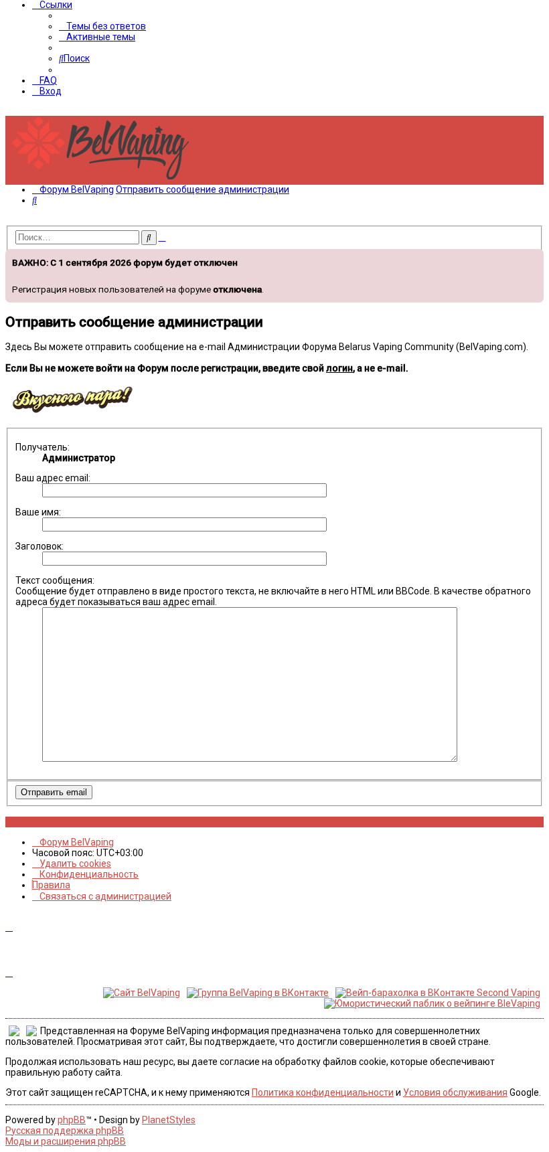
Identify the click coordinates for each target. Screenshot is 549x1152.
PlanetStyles (168, 1120)
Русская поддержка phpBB (64, 1130)
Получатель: (42, 447)
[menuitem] (102, 26)
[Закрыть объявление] (532, 257)
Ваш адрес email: (52, 478)
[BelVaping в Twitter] (38, 822)
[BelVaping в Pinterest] (31, 822)
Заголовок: (39, 546)
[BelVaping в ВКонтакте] (9, 822)
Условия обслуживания (455, 1092)
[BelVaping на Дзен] (53, 822)
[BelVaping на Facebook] (23, 822)
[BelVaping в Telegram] (60, 822)
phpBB (72, 1120)
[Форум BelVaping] (105, 179)
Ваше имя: (38, 512)
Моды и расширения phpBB (65, 1141)
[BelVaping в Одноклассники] (46, 822)
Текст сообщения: (54, 580)
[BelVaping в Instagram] (16, 822)
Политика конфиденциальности (323, 1092)
